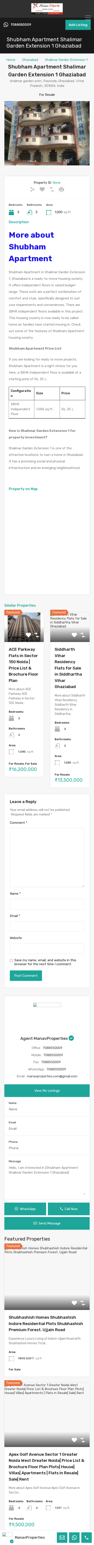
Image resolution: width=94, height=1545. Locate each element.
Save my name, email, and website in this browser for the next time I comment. (45, 962)
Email (15, 916)
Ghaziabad (30, 60)
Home (10, 60)
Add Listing (78, 25)
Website (16, 938)
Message (15, 1161)
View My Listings (47, 1091)
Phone (13, 1141)
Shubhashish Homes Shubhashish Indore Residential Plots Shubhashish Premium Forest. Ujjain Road (46, 1323)
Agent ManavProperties (44, 1038)
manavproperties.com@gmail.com (52, 1076)
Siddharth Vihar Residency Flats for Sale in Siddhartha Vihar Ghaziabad (68, 668)
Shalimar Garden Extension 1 (66, 60)
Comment (18, 823)
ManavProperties (30, 1537)
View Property (47, 1297)
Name (15, 894)
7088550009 (20, 25)
